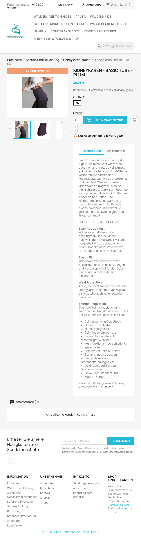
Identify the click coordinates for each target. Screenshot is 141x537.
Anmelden (79, 488)
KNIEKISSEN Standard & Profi (57, 39)
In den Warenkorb (105, 120)
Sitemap (45, 497)
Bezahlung (14, 511)
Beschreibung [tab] (91, 151)
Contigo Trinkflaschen (53, 24)
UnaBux (40, 31)
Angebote (13, 520)
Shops (44, 502)
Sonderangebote (65, 31)
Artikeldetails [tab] (116, 151)
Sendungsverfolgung (86, 483)
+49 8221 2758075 (118, 504)
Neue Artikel (14, 525)
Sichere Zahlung (17, 506)
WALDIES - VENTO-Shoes (52, 17)
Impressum (14, 483)
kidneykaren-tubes (100, 31)
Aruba (80, 17)
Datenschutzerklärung (21, 516)
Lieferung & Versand (20, 501)
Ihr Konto (81, 477)
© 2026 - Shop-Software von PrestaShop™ (70, 532)
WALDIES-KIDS (100, 17)
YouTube (11, 460)
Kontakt (45, 493)
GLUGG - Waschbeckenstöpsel (102, 24)
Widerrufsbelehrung (20, 488)
